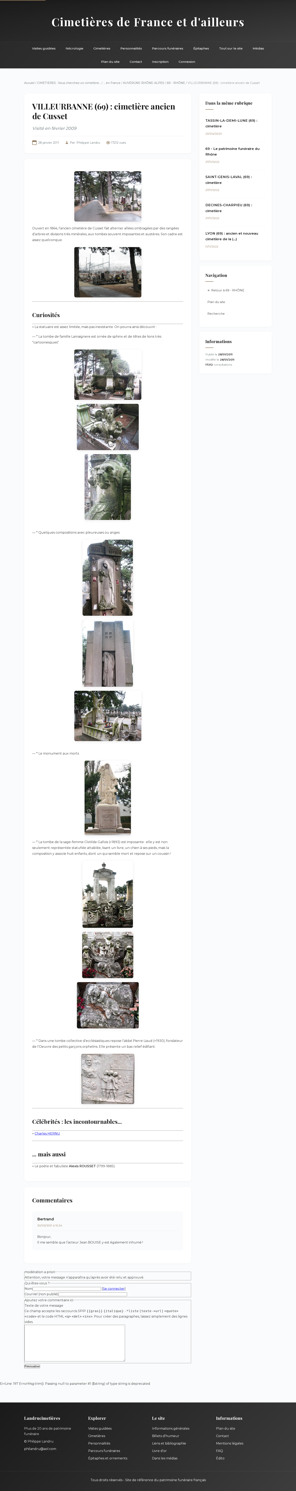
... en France (111, 83)
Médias (258, 48)
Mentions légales (229, 1443)
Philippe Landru (88, 142)
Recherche (216, 314)
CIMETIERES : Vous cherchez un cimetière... (69, 83)
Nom (28, 1289)
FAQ (219, 1451)
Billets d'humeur (165, 1436)
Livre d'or (159, 1451)
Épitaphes (201, 48)
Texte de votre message (44, 1305)
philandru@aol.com (40, 1449)
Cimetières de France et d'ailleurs (148, 21)
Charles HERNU (47, 1133)
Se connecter (114, 1289)
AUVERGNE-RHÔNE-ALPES (143, 83)
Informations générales (170, 1428)
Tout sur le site (231, 48)
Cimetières (101, 48)
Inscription (160, 62)
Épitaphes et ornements (107, 1458)
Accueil (29, 83)
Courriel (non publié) (41, 1294)
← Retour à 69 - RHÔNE (225, 290)
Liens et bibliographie (169, 1443)
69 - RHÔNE (176, 83)
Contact (136, 62)
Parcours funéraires (167, 48)
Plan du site (110, 62)
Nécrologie (74, 48)
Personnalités (131, 48)
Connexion (187, 62)
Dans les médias (164, 1458)
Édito (220, 1458)
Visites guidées (44, 48)
